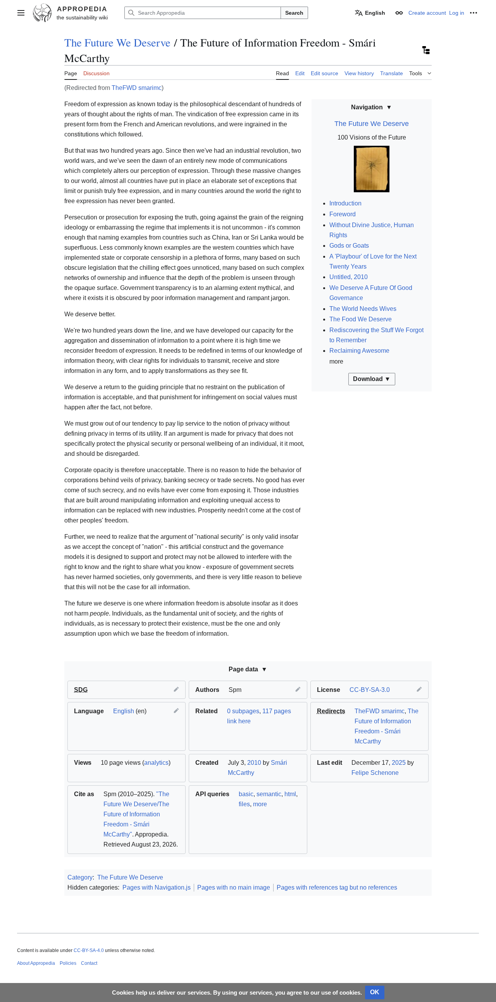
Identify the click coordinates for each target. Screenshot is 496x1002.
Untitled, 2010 (348, 277)
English (123, 711)
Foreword (342, 214)
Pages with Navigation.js (156, 887)
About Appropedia (36, 963)
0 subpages (243, 711)
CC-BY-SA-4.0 (89, 950)
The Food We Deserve (360, 319)
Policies (68, 963)
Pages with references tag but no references (337, 887)
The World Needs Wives (362, 308)
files (244, 804)
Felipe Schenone (375, 772)
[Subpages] (425, 50)
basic (246, 794)
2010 (254, 762)
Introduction (345, 203)
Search (294, 13)
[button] (21, 13)
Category (80, 877)
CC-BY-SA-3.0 (370, 689)
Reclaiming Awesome (359, 350)
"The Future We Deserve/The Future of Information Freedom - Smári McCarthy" (136, 814)
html (290, 794)
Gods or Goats (349, 245)
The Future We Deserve (117, 42)
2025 (399, 762)
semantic (269, 794)
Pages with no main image (233, 887)
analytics (156, 762)
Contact (89, 963)
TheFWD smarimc (137, 88)
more (260, 804)
